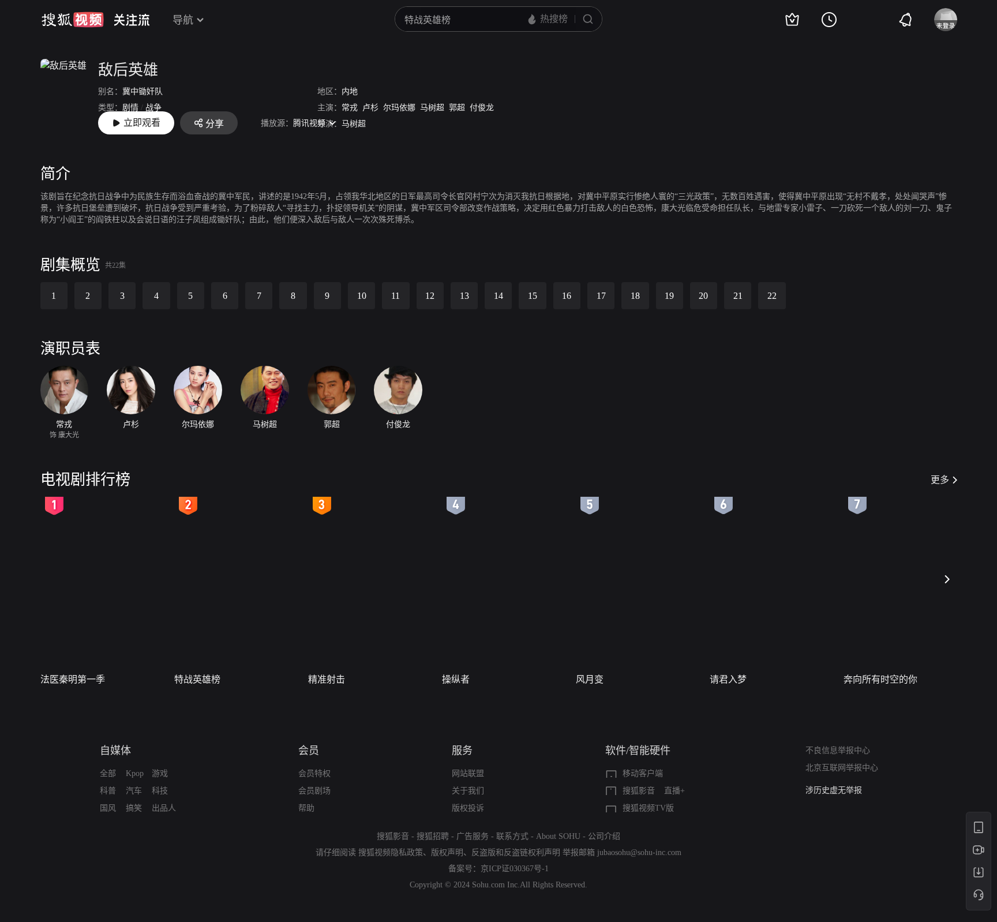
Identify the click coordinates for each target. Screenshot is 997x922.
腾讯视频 (309, 123)
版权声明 (447, 852)
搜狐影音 (639, 790)
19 (669, 296)
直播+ (674, 790)
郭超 (457, 107)
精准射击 (326, 679)
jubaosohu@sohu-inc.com (639, 852)
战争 (153, 107)
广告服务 (472, 836)
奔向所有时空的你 (880, 679)
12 (429, 296)
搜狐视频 (72, 19)
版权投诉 (468, 808)
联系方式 (512, 836)
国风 (108, 808)
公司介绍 (604, 836)
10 (361, 296)
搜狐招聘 (433, 836)
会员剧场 (314, 790)
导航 (183, 20)
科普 (108, 790)
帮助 (306, 808)
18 (635, 296)
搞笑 (134, 808)
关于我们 (468, 790)
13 (464, 296)
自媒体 (115, 750)
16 (566, 296)
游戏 (160, 773)
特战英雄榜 (197, 679)
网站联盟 (468, 773)
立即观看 (141, 123)
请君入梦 (728, 679)
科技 (160, 790)
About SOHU (558, 836)
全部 (108, 773)
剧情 (130, 107)
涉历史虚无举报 (833, 788)
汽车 (134, 790)
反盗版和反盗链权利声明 (515, 852)
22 (772, 296)
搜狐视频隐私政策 (390, 852)
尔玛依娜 (399, 107)
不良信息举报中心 (837, 750)
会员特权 (314, 773)
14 (498, 296)
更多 (940, 480)
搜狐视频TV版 (648, 808)
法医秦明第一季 (72, 679)
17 (601, 296)
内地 (350, 91)
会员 (308, 750)
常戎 (350, 107)
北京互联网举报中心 (841, 767)
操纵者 (456, 679)
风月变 (590, 679)
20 (703, 296)
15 (532, 296)
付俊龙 (482, 107)
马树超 (432, 107)
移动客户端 (643, 773)
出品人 (164, 808)
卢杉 (370, 107)
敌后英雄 (128, 70)
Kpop (135, 773)
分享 (214, 124)
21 (738, 296)
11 (395, 296)
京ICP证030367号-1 (515, 868)
